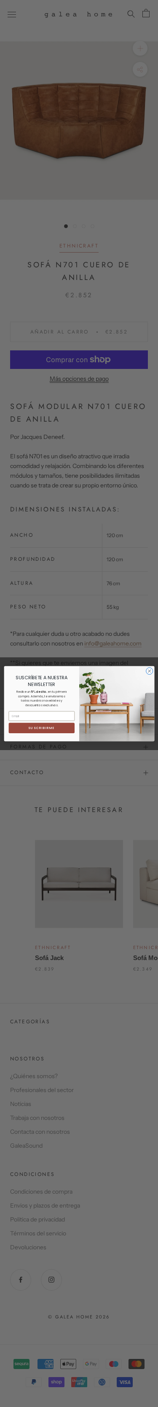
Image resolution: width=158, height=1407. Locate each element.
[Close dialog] (149, 670)
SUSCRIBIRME (41, 728)
